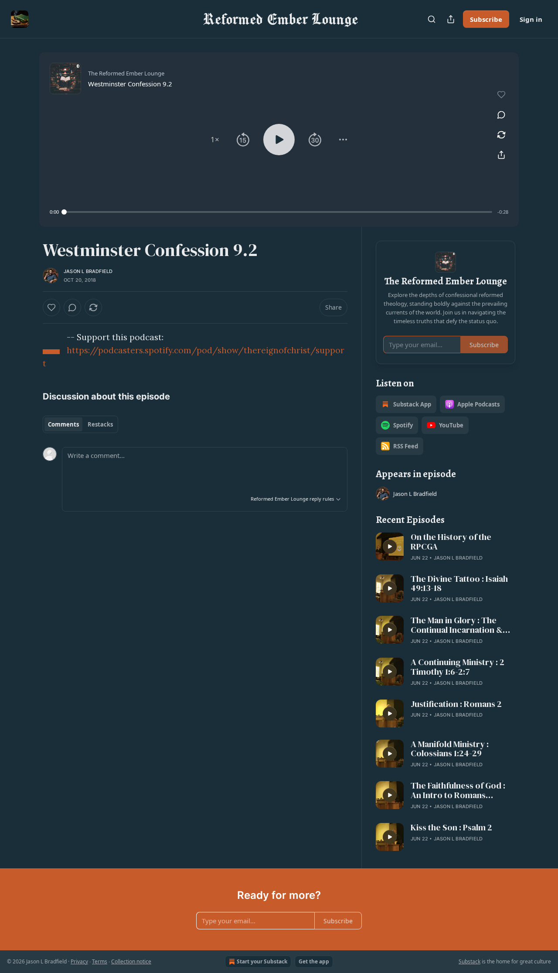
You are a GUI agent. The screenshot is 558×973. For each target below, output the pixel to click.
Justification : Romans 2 (456, 704)
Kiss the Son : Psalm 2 (451, 828)
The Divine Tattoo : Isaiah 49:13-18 (459, 584)
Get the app (314, 961)
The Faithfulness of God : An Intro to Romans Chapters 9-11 (458, 790)
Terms (99, 961)
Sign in (531, 19)
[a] (390, 546)
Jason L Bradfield (88, 271)
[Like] (51, 307)
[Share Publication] (450, 19)
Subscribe (486, 19)
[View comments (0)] (501, 114)
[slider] (278, 212)
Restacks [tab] (100, 424)
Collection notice (131, 961)
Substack (469, 961)
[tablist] (80, 424)
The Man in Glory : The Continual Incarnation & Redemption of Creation (458, 625)
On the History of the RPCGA (451, 542)
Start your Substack (262, 961)
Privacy (79, 961)
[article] (445, 547)
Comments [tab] (63, 424)
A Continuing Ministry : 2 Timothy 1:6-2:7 (457, 667)
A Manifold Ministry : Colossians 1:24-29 (450, 749)
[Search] (431, 19)
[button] (215, 139)
